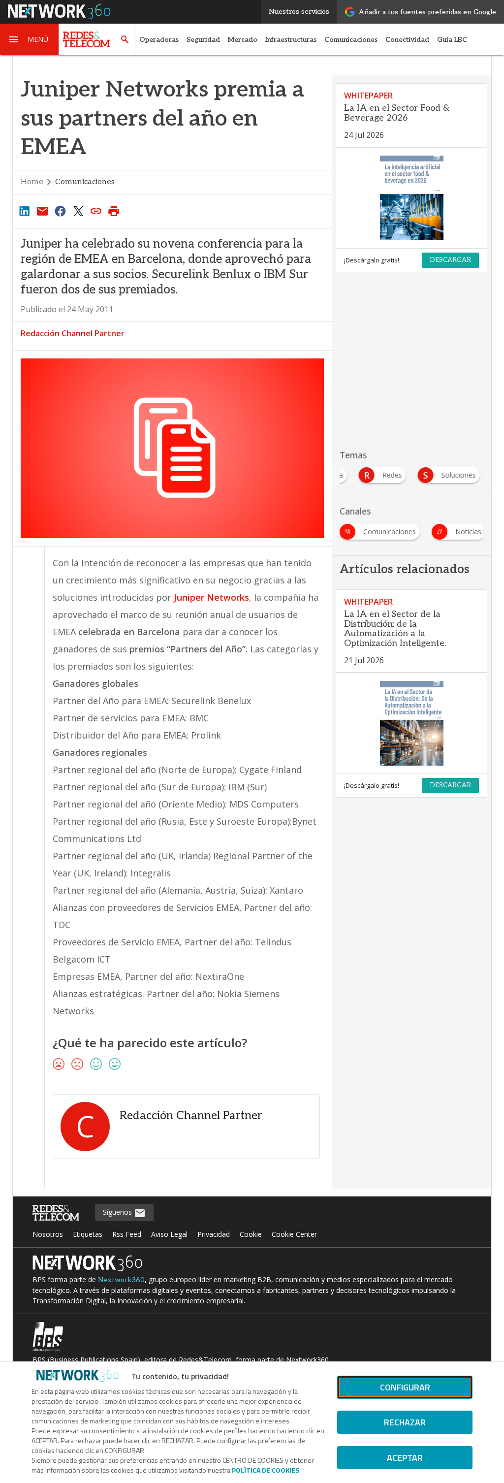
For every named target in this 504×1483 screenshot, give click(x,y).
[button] (29, 39)
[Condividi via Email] (42, 211)
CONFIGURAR (405, 1387)
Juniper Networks (211, 597)
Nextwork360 (121, 1280)
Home (32, 182)
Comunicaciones (351, 39)
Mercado (242, 39)
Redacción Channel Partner (73, 333)
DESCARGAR (450, 260)
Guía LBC (452, 39)
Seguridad (203, 39)
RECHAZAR (405, 1422)
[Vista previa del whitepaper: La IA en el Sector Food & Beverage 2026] (411, 198)
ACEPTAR (405, 1457)
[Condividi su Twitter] (78, 211)
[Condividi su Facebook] (60, 211)
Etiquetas (87, 1234)
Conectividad (407, 39)
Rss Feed (126, 1234)
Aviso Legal (169, 1234)
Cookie (251, 1234)
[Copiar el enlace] (96, 211)
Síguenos (118, 1212)
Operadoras (159, 39)
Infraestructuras (290, 39)
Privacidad (213, 1234)
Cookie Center (294, 1234)
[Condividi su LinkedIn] (24, 211)
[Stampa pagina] (114, 211)
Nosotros (47, 1234)
